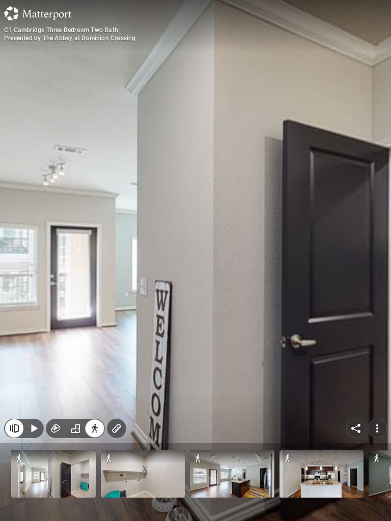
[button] (53, 474)
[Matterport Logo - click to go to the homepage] (38, 13)
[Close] (14, 428)
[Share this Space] (356, 428)
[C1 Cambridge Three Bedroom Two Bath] (195, 260)
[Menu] (377, 428)
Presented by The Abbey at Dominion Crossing (70, 38)
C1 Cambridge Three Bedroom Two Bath (61, 30)
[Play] (33, 428)
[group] (75, 428)
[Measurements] (116, 428)
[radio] (56, 428)
